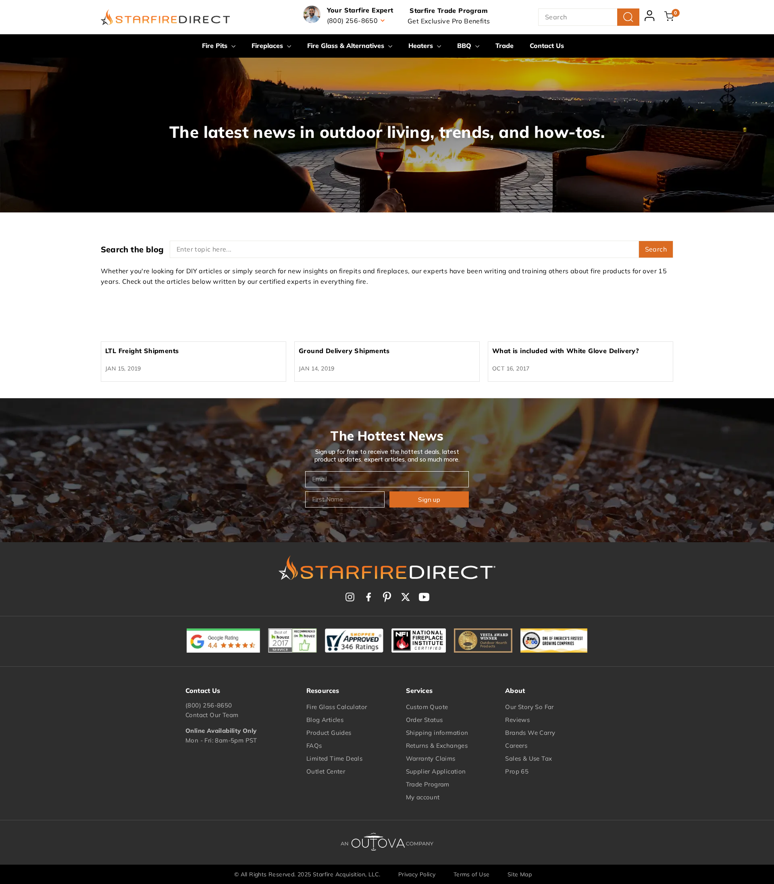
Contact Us (547, 46)
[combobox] (588, 17)
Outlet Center (325, 771)
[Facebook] (368, 597)
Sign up (429, 499)
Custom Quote (427, 707)
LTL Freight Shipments (142, 351)
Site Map (520, 874)
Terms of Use (472, 874)
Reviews (517, 720)
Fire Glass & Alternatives (346, 46)
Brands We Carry (530, 732)
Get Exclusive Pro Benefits (449, 21)
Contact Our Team (211, 715)
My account (423, 797)
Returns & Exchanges (437, 745)
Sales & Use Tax (528, 758)
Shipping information (437, 732)
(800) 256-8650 (208, 705)
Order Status (424, 720)
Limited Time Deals (334, 758)
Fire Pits (215, 46)
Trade (504, 46)
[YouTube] (424, 597)
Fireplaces (268, 46)
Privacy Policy (417, 874)
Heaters (421, 46)
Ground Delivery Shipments (344, 351)
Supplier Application (436, 771)
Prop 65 (516, 771)
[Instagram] (350, 597)
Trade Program (427, 784)
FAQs (314, 745)
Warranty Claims (431, 758)
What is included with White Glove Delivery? (565, 351)
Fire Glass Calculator (336, 707)
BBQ (465, 46)
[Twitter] (405, 597)
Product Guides (329, 732)
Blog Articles (324, 720)
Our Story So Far (529, 707)
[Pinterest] (387, 597)
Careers (516, 745)
